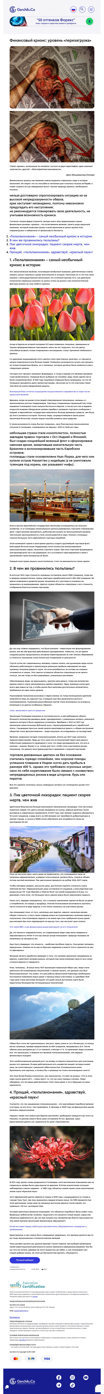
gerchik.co (23, 1340)
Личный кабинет (25, 1260)
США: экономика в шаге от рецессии (27, 711)
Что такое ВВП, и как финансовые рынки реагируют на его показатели (44, 927)
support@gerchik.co (21, 1311)
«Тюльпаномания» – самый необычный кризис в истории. (51, 236)
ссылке (35, 1296)
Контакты (15, 1317)
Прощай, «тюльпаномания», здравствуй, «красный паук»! (51, 252)
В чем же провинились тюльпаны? (34, 240)
